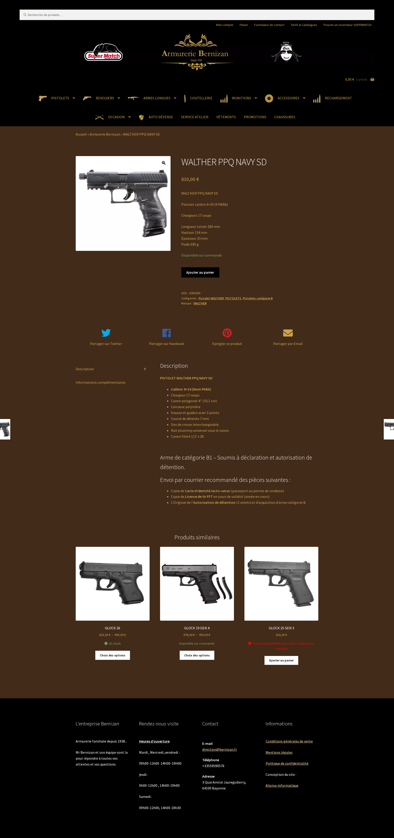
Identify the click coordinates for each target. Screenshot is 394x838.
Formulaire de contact (269, 25)
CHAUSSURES (284, 117)
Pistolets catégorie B (258, 298)
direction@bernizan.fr (219, 749)
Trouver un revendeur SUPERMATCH (347, 25)
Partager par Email (288, 343)
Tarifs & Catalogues (304, 25)
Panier (244, 25)
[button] (163, 163)
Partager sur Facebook (166, 343)
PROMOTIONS (255, 117)
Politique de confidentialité (287, 763)
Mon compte (224, 25)
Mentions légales (279, 752)
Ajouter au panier (200, 272)
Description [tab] (85, 369)
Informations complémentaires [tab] (101, 382)
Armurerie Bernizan (105, 134)
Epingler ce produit (227, 343)
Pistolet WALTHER (211, 298)
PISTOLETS (233, 298)
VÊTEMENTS (226, 117)
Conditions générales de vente (289, 741)
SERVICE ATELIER (194, 117)
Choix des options (112, 655)
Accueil (81, 134)
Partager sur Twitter (106, 343)
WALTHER (200, 303)
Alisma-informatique (282, 785)
